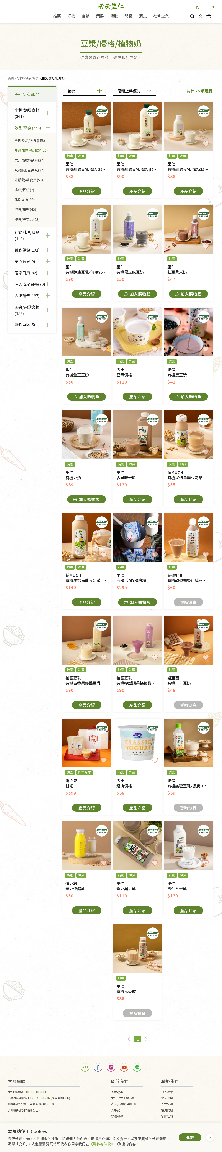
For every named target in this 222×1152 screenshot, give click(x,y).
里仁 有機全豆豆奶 (77, 372)
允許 (190, 1137)
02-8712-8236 (40, 1098)
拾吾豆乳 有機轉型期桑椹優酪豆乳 (137, 680)
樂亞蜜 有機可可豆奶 (179, 680)
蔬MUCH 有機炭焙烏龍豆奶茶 (184, 475)
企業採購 (167, 1098)
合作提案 (167, 1092)
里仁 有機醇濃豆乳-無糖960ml (87, 269)
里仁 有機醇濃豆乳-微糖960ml (138, 167)
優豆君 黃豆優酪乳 (75, 886)
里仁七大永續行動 (123, 1098)
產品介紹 (86, 191)
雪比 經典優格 (124, 783)
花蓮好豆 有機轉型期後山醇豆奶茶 (188, 578)
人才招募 (167, 1104)
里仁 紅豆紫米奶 (177, 269)
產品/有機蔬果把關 (123, 1104)
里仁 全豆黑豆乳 (126, 886)
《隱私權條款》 (101, 1143)
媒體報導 (117, 1116)
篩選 (71, 91)
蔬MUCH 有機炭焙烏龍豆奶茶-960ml (88, 578)
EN (211, 7)
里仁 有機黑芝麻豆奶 (130, 269)
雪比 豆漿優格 (124, 372)
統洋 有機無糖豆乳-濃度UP (186, 783)
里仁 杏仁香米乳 (177, 886)
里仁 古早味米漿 (126, 475)
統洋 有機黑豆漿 (177, 372)
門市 (199, 7)
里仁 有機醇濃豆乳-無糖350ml (189, 167)
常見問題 (167, 1110)
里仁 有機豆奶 (73, 475)
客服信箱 (167, 1116)
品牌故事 (117, 1092)
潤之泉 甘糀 (71, 783)
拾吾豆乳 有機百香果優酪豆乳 (83, 680)
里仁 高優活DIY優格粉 (131, 578)
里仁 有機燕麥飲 (126, 989)
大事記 (115, 1110)
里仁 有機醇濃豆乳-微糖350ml (87, 167)
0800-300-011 (36, 1092)
